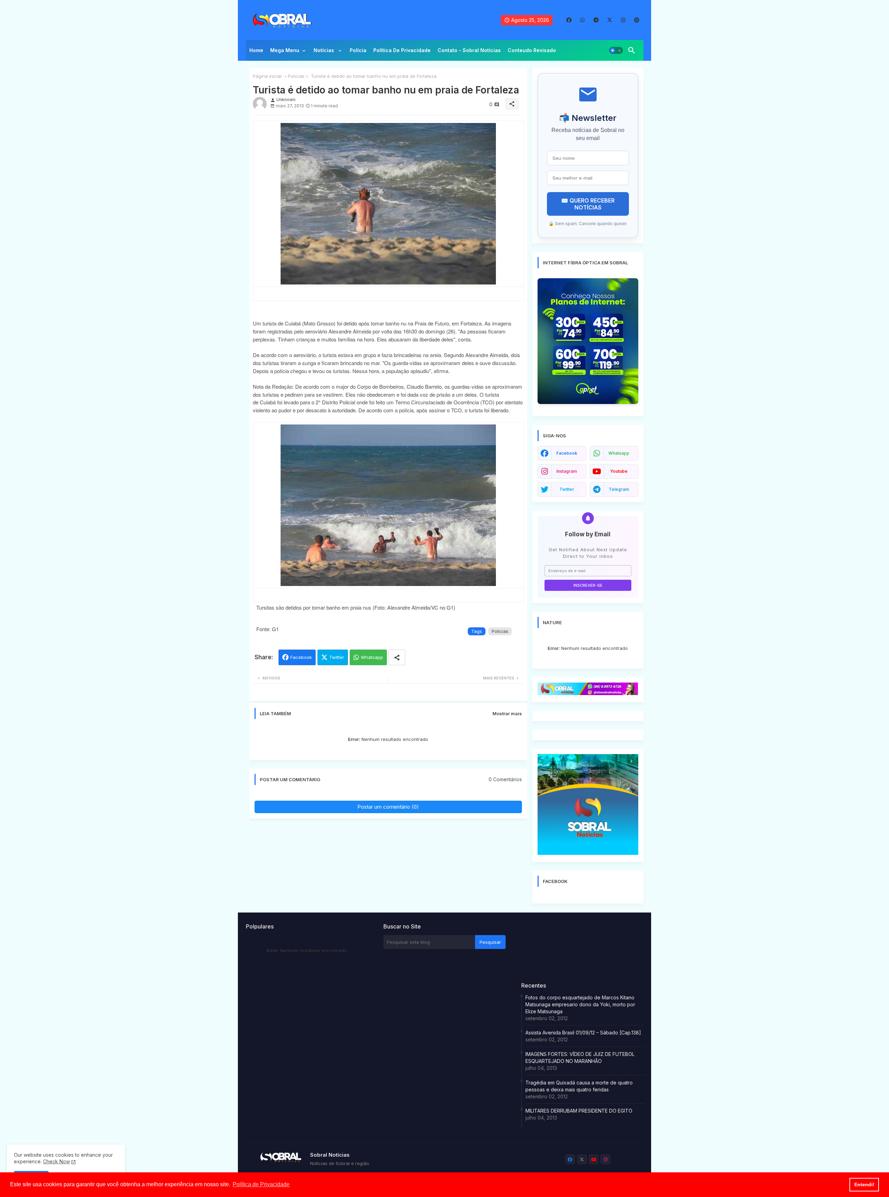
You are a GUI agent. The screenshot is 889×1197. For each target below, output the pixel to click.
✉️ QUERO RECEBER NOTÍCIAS (588, 204)
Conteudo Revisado (532, 50)
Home (256, 50)
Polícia (358, 50)
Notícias (324, 50)
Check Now (56, 1161)
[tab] (256, 52)
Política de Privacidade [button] (261, 1184)
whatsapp (618, 453)
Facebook (301, 657)
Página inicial (267, 76)
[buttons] (569, 20)
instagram (566, 471)
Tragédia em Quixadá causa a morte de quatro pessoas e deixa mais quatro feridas (579, 1086)
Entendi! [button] (864, 1184)
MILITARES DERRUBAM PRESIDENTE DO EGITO (578, 1111)
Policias (296, 76)
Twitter (336, 657)
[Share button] (397, 657)
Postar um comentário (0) (388, 806)
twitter (566, 489)
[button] (616, 50)
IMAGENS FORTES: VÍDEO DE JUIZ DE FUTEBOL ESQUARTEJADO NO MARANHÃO (579, 1057)
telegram (619, 489)
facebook (566, 453)
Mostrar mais (507, 713)
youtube (619, 471)
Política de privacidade (402, 50)
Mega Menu (284, 50)
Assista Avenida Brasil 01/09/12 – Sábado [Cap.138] (583, 1032)
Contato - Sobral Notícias (469, 50)
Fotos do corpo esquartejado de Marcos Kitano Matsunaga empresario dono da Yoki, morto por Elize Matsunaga (580, 1004)
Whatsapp (372, 657)
